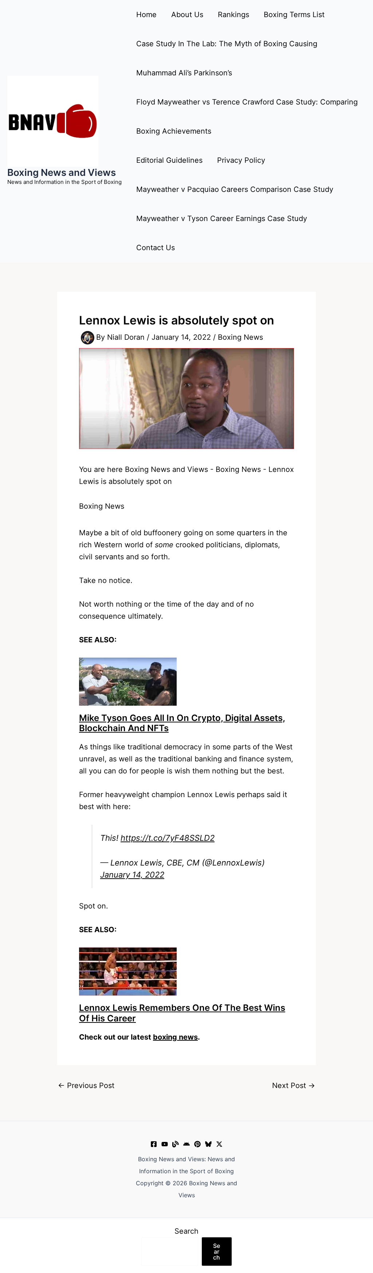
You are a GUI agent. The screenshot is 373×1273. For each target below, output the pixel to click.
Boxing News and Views (61, 172)
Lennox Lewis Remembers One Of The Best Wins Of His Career (182, 1013)
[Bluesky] (208, 1144)
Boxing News (240, 337)
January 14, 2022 (132, 874)
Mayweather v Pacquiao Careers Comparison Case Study (234, 189)
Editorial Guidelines (169, 160)
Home (146, 14)
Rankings (233, 14)
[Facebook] (153, 1144)
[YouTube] (164, 1144)
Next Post (293, 1085)
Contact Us (155, 247)
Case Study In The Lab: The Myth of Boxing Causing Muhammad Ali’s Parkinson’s (226, 58)
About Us (187, 14)
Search (186, 1231)
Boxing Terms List (294, 14)
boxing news (175, 1037)
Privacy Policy (241, 160)
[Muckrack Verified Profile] (175, 1144)
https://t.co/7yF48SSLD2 (168, 838)
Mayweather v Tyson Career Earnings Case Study (221, 218)
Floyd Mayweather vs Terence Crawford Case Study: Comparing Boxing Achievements (247, 116)
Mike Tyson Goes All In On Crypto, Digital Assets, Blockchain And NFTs (182, 723)
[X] (219, 1144)
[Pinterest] (197, 1144)
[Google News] (186, 1144)
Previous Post (86, 1085)
